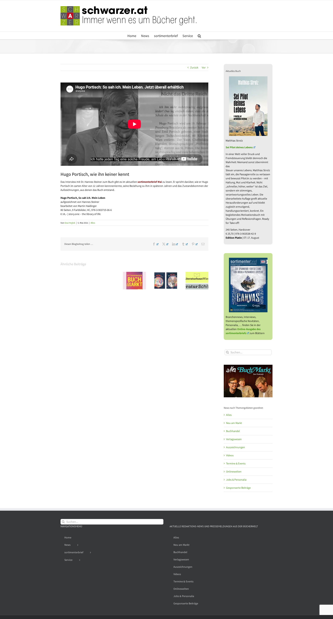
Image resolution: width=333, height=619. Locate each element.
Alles (93, 222)
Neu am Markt (234, 423)
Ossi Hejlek (70, 222)
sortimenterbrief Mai (150, 182)
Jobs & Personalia (236, 479)
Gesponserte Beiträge (238, 487)
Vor (204, 67)
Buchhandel (233, 431)
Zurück (194, 67)
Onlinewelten (233, 471)
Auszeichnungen (235, 447)
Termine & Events (236, 463)
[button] (199, 35)
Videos (230, 455)
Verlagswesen (234, 439)
